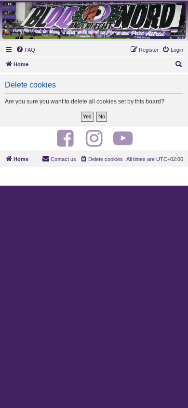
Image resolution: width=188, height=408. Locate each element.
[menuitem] (25, 50)
